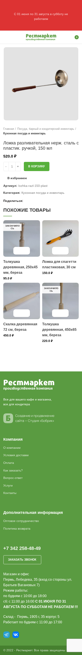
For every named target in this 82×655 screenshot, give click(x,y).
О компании (12, 447)
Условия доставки (16, 455)
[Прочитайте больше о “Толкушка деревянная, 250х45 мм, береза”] (18, 251)
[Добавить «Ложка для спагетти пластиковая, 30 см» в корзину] (56, 251)
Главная (8, 128)
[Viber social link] (47, 201)
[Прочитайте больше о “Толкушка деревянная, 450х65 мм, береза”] (56, 313)
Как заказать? (13, 470)
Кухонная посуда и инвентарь (24, 133)
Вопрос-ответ (13, 478)
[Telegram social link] (42, 201)
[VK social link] (37, 201)
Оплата (8, 462)
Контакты (9, 493)
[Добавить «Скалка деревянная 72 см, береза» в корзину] (18, 313)
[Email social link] (27, 201)
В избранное (17, 178)
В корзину (36, 166)
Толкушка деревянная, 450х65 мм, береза (59, 329)
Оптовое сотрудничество (21, 521)
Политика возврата (16, 528)
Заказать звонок (22, 559)
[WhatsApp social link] (32, 201)
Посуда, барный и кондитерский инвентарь (45, 128)
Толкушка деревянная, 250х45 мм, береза (20, 267)
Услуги (8, 485)
